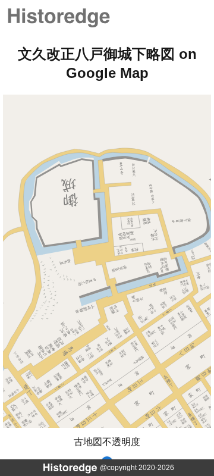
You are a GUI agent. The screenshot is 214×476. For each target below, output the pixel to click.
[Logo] (57, 16)
